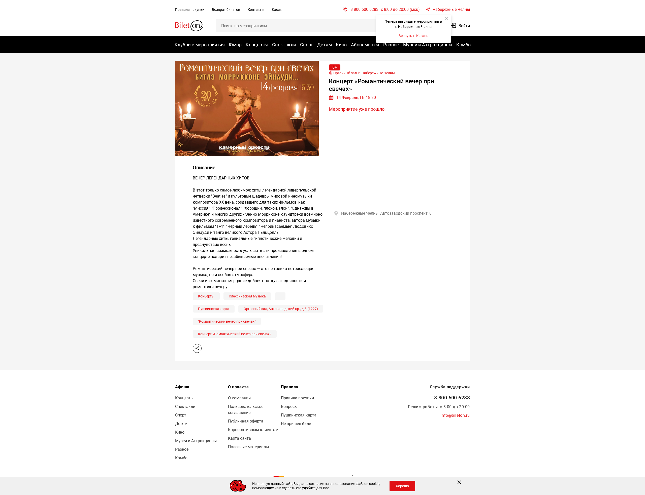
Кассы (277, 10)
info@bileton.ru (455, 415)
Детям (324, 44)
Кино (341, 44)
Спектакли (284, 44)
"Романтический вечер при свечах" (226, 321)
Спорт (306, 44)
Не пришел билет (297, 423)
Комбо (463, 44)
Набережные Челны (451, 9)
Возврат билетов (226, 10)
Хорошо (402, 486)
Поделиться (197, 348)
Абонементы (365, 44)
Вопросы (289, 406)
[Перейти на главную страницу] (189, 25)
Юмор (235, 44)
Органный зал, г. (364, 73)
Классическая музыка (247, 296)
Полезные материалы (248, 446)
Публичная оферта (245, 421)
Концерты (257, 44)
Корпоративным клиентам (253, 429)
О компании (239, 398)
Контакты (256, 10)
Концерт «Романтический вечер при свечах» (234, 334)
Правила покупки (189, 10)
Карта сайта (239, 438)
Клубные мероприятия (200, 44)
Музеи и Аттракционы (427, 44)
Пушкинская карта (213, 309)
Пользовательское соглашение (245, 409)
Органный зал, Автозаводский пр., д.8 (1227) (281, 309)
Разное (391, 44)
